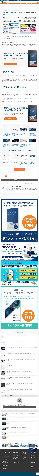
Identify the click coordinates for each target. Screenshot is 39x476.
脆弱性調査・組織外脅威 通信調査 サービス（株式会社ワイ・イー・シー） (32, 161)
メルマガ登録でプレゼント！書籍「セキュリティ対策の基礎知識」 (21, 3)
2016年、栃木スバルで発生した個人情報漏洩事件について (15, 144)
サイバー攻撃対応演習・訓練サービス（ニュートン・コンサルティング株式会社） (23, 162)
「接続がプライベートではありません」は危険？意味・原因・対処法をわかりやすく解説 (19, 383)
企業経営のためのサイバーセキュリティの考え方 (23, 133)
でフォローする (11, 183)
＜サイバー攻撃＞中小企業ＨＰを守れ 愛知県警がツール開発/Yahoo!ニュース (17, 101)
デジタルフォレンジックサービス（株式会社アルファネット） (15, 161)
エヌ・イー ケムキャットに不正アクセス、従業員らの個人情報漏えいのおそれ (18, 377)
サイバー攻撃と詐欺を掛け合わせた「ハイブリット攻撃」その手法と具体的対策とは (32, 134)
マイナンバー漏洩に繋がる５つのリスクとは (32, 144)
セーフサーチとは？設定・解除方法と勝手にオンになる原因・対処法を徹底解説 (18, 371)
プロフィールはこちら (19, 407)
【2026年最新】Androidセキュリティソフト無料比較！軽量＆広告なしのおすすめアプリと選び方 (21, 353)
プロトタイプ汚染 (9, 365)
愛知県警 (5, 38)
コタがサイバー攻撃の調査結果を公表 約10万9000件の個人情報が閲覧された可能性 (19, 389)
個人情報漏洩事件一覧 (19, 169)
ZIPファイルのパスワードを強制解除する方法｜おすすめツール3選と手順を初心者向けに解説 (20, 359)
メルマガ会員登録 (4, 468)
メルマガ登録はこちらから (11, 118)
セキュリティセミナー (5, 465)
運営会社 (32, 466)
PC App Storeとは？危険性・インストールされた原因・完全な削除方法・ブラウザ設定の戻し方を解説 (21, 347)
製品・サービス (4, 455)
